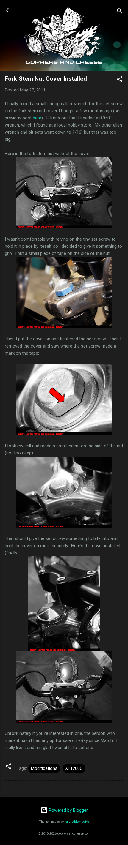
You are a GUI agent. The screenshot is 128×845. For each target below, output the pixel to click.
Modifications (44, 768)
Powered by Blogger (68, 810)
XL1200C (74, 768)
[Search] (119, 12)
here (37, 118)
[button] (119, 80)
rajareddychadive (77, 822)
